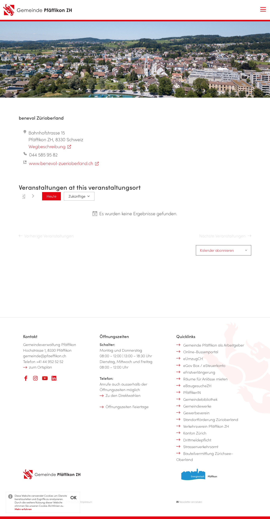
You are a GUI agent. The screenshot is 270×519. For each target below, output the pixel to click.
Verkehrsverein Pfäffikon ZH (206, 426)
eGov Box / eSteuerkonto (204, 365)
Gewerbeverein (196, 412)
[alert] (138, 213)
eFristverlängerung (199, 372)
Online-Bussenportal (200, 351)
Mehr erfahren (23, 509)
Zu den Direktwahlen (123, 395)
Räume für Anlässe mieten (205, 379)
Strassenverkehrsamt (200, 446)
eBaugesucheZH (197, 385)
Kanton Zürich (194, 433)
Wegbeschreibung (46, 146)
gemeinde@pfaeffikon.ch (44, 355)
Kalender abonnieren (217, 250)
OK (73, 497)
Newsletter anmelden (190, 502)
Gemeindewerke (197, 406)
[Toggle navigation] (263, 9)
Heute (51, 196)
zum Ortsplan (40, 367)
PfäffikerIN (192, 392)
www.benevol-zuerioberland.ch (61, 163)
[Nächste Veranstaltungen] (33, 196)
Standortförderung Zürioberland (210, 419)
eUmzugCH (193, 358)
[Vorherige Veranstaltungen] (23, 196)
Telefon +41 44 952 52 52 (43, 361)
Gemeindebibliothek (200, 399)
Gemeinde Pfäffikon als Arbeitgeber (213, 345)
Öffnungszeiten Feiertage (127, 406)
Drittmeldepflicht (197, 440)
